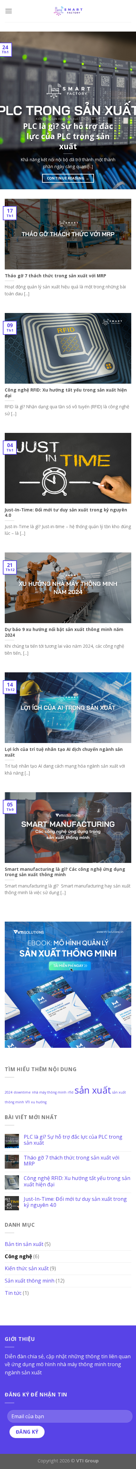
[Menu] (8, 11)
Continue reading (68, 178)
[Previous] (10, 110)
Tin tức (13, 1292)
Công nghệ (18, 1256)
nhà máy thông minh (49, 1092)
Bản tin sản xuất (24, 1244)
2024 (8, 1092)
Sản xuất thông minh (29, 1280)
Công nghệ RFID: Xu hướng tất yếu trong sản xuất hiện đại (77, 1181)
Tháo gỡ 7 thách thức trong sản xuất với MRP (71, 1160)
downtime (22, 1092)
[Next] (125, 110)
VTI (27, 1102)
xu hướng (38, 1102)
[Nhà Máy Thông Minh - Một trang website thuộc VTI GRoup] (68, 11)
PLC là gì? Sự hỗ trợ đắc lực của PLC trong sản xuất (73, 1140)
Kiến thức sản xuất (27, 1268)
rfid (70, 1092)
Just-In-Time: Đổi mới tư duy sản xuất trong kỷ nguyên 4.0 (75, 1202)
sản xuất (93, 1090)
